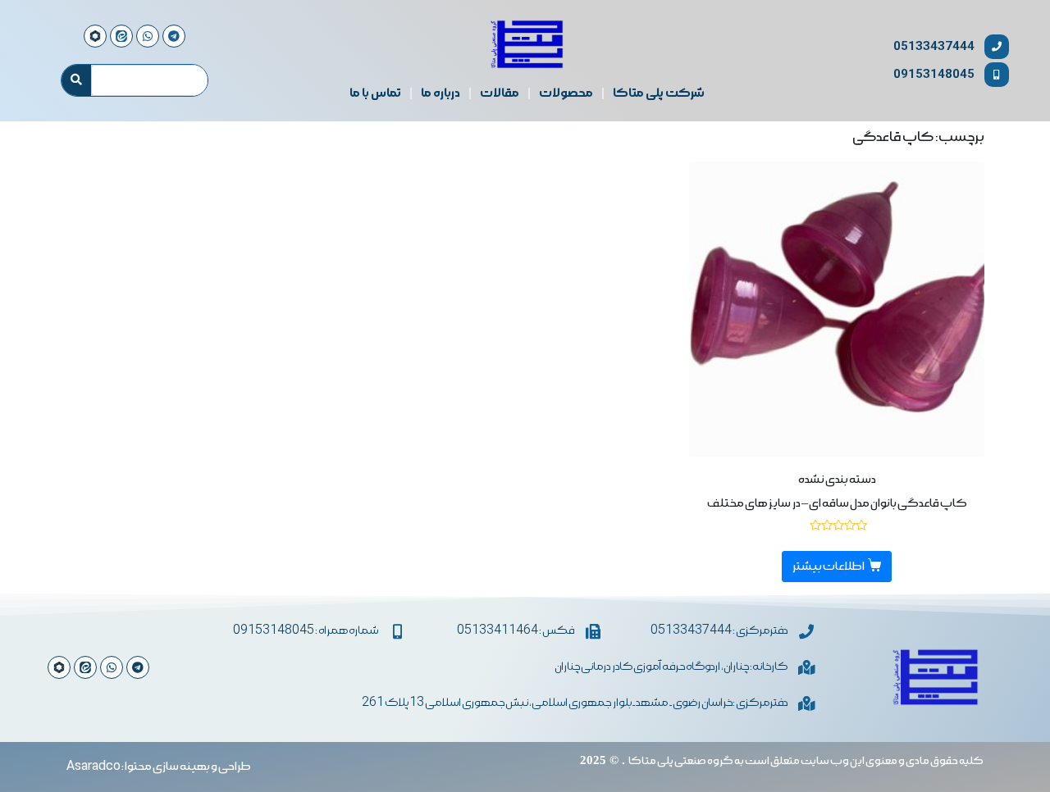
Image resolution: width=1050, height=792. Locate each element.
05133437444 (934, 46)
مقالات (499, 93)
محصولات (566, 93)
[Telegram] (137, 667)
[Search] (76, 80)
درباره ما (440, 93)
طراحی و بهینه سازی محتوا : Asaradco (158, 766)
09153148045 (934, 74)
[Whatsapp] (111, 667)
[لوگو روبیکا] (59, 667)
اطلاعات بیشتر (828, 566)
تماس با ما (375, 93)
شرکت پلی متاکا (659, 93)
